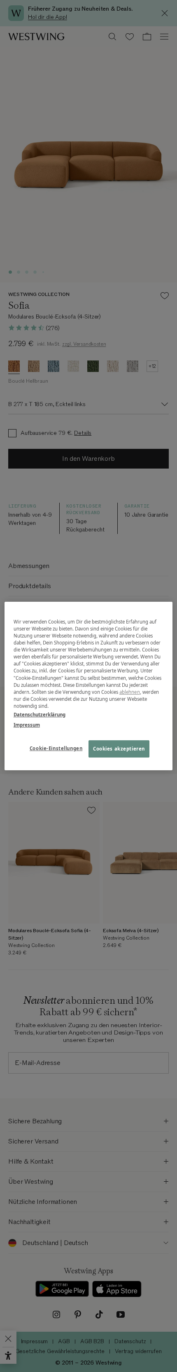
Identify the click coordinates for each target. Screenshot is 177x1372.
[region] (89, 686)
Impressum (27, 725)
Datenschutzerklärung (39, 714)
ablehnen (129, 692)
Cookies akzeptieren (119, 749)
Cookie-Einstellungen (56, 748)
